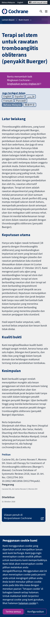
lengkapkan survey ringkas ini (23, 83)
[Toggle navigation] (46, 11)
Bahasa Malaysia (8, 2)
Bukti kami (24, 19)
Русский (21, 100)
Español (19, 96)
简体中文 (30, 104)
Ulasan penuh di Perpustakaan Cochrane (18, 516)
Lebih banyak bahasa (39, 2)
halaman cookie (27, 603)
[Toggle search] (41, 11)
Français (8, 100)
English (20, 2)
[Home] (15, 11)
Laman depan (8, 19)
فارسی (30, 96)
